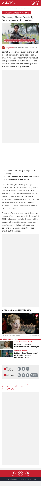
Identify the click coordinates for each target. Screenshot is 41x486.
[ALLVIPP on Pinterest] (27, 473)
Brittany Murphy (8, 389)
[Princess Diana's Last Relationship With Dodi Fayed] (6, 345)
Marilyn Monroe (18, 385)
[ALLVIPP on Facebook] (13, 473)
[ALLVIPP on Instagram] (20, 473)
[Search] (33, 3)
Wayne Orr (10, 48)
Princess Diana (20, 387)
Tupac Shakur (7, 387)
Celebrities (8, 8)
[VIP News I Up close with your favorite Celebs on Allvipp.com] (16, 3)
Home (3, 8)
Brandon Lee (31, 385)
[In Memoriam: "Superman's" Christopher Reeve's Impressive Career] (6, 355)
